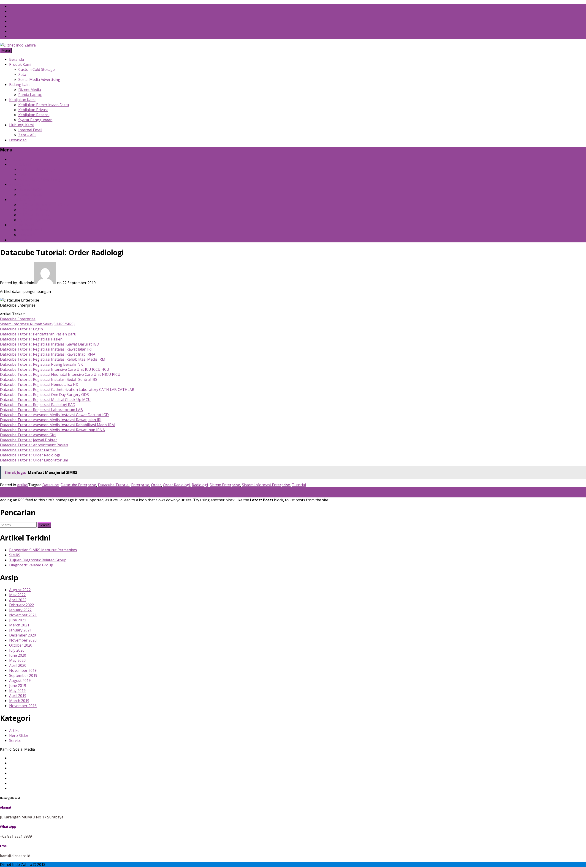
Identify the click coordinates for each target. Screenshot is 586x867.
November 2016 (23, 705)
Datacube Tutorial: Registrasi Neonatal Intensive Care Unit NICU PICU (60, 374)
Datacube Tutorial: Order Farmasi (28, 450)
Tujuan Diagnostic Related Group (37, 559)
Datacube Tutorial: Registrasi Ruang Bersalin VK (41, 364)
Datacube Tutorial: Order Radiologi (30, 455)
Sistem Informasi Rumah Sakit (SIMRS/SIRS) (37, 323)
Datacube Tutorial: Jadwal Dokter (28, 439)
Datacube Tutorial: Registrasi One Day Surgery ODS (44, 394)
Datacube (50, 484)
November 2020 (23, 640)
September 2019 (23, 675)
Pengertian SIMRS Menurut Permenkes (43, 549)
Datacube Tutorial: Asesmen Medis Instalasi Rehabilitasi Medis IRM (57, 424)
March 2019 (19, 700)
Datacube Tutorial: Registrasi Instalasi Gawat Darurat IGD (49, 344)
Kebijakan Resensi (33, 114)
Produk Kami (20, 64)
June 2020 (17, 655)
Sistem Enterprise (225, 484)
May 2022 (17, 594)
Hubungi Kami (21, 124)
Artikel (22, 484)
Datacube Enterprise (17, 318)
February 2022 (21, 604)
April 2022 (17, 599)
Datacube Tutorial (113, 484)
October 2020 (20, 645)
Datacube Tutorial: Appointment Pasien (34, 444)
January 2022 (20, 609)
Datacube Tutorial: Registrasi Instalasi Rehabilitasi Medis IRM (52, 359)
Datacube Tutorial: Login (21, 329)
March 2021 (19, 625)
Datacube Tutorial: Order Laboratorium (34, 460)
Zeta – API (27, 134)
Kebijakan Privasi (33, 109)
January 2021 (20, 630)
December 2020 (22, 635)
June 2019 (17, 685)
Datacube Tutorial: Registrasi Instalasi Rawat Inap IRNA (47, 354)
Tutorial (299, 484)
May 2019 (17, 690)
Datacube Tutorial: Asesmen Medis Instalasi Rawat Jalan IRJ (50, 419)
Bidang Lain (19, 84)
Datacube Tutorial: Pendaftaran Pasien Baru (38, 334)
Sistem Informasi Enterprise (266, 484)
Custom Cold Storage (36, 69)
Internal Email (30, 129)
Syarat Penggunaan (35, 119)
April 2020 (17, 665)
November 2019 (23, 670)
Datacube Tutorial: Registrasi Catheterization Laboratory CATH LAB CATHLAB (67, 389)
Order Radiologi (176, 484)
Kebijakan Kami (22, 99)
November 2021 (23, 614)
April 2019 (17, 695)
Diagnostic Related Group (31, 565)
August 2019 (20, 680)
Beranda (16, 59)
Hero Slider (18, 735)
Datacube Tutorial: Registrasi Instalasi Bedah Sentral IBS (48, 379)
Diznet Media (29, 89)
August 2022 (20, 589)
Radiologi (200, 484)
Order (156, 484)
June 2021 (17, 620)
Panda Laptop (30, 94)
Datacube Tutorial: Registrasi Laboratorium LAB (41, 409)
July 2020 (16, 650)
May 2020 (17, 660)
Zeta (22, 74)
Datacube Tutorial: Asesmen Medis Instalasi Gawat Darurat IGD (54, 414)
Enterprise (140, 484)
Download (18, 140)
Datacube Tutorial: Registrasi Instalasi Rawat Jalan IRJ (46, 349)
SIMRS (14, 554)
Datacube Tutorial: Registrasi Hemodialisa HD (39, 384)
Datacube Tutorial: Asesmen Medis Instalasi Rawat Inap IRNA (52, 429)
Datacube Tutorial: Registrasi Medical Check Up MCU (45, 399)
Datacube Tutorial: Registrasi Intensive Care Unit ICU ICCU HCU (54, 369)
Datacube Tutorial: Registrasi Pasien (31, 339)
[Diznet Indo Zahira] (18, 45)
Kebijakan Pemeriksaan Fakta (43, 104)
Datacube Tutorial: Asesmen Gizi (28, 434)
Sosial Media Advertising (39, 79)
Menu (6, 50)
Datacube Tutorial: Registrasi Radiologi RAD (37, 404)
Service (15, 740)
